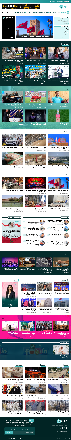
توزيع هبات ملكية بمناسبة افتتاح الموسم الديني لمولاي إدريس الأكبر (13, 412)
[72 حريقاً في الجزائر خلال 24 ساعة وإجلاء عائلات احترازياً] (58, 405)
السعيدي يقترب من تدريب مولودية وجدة (59, 104)
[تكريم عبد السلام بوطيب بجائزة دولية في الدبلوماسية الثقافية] (44, 286)
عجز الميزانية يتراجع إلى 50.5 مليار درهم (56, 1)
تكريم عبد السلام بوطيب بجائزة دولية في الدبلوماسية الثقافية (45, 292)
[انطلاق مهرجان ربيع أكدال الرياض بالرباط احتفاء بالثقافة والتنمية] (28, 302)
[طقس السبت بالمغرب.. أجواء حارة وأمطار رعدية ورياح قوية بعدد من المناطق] (12, 201)
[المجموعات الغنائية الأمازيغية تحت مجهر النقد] (66, 235)
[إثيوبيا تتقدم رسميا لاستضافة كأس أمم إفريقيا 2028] (58, 115)
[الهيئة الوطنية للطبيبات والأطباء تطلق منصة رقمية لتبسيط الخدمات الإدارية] (61, 262)
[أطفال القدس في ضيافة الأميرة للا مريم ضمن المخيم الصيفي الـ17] (35, 201)
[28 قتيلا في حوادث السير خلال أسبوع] (12, 183)
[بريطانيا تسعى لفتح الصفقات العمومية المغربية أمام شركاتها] (58, 140)
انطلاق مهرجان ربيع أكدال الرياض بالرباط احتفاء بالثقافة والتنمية (29, 309)
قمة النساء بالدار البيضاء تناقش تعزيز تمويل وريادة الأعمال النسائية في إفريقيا (61, 333)
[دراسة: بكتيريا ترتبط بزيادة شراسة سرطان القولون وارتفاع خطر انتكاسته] (44, 262)
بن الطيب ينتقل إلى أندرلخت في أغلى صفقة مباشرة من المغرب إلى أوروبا (35, 123)
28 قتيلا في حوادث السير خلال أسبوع (14, 190)
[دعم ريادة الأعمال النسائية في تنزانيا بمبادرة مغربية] (44, 326)
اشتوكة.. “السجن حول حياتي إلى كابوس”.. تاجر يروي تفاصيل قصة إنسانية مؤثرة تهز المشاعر (13, 80)
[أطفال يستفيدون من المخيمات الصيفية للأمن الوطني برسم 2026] (35, 183)
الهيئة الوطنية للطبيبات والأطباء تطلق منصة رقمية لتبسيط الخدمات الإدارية (61, 269)
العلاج (66, 34)
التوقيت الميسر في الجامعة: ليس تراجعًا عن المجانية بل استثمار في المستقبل (55, 221)
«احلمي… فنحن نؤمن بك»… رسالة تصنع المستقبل (32, 221)
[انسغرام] (63, 428)
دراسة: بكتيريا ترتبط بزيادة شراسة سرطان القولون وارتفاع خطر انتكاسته (45, 269)
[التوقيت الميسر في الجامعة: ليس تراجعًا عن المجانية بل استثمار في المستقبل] (66, 222)
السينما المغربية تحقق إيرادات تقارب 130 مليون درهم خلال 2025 (62, 309)
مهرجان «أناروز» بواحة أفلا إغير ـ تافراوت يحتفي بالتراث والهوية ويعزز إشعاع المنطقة (28, 293)
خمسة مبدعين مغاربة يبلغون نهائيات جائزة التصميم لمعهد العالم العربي (45, 309)
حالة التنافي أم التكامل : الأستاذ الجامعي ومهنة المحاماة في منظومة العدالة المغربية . (31, 228)
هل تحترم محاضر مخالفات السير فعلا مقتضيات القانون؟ (55, 242)
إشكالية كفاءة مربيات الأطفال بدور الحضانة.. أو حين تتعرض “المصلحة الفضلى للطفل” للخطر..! (32, 242)
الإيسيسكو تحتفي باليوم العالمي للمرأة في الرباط (10, 332)
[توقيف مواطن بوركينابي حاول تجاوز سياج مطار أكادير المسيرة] (35, 372)
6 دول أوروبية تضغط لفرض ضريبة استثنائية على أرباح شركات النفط (58, 166)
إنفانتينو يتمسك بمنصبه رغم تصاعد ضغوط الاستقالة (13, 123)
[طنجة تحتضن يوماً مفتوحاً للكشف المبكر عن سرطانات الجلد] (27, 262)
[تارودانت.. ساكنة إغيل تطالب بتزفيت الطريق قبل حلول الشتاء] (12, 53)
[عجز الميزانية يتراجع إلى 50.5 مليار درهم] (12, 158)
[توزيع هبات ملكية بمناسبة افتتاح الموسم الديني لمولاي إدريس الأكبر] (12, 405)
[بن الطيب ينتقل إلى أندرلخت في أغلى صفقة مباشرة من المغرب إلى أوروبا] (35, 115)
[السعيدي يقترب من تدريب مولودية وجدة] (58, 97)
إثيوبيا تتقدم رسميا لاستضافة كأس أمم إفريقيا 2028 (60, 123)
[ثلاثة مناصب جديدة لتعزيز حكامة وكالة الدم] (58, 201)
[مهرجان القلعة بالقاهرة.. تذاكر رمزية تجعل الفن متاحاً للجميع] (61, 286)
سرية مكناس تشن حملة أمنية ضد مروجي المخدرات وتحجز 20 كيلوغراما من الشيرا (36, 396)
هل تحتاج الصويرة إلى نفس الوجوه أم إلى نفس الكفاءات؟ (56, 228)
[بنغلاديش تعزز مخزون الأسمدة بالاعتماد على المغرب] (35, 140)
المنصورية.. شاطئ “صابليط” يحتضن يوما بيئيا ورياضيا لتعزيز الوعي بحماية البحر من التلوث (36, 80)
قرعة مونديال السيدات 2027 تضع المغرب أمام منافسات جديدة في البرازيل (36, 105)
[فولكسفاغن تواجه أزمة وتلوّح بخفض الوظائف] (12, 140)
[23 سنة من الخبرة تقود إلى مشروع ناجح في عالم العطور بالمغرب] (27, 326)
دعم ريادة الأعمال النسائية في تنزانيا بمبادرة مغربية (45, 332)
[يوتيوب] (65, 428)
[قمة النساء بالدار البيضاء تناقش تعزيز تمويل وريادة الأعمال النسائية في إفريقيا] (61, 326)
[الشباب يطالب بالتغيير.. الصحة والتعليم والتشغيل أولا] (58, 53)
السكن (66, 31)
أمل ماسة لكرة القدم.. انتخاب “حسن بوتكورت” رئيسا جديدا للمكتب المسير (14, 105)
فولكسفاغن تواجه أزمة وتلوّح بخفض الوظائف (12, 147)
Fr (2, 12)
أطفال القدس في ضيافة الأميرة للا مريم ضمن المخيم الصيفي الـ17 (37, 209)
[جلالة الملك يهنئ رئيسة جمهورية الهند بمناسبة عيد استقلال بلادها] (12, 389)
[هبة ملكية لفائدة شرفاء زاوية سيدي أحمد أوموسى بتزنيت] (12, 372)
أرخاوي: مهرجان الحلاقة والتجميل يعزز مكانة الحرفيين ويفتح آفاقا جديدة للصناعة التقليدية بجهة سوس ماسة (58, 80)
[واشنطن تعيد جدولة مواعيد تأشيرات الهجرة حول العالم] (58, 389)
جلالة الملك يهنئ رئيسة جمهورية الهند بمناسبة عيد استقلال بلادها (14, 396)
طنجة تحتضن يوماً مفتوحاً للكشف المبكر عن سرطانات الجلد (27, 268)
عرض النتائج (62, 37)
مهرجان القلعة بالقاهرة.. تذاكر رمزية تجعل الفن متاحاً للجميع (62, 292)
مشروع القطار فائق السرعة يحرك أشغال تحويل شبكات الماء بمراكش (36, 166)
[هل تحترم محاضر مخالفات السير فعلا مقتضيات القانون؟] (66, 243)
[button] (2, 1)
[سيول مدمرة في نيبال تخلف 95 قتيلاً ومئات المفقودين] (58, 372)
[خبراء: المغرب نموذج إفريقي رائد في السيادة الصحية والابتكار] (10, 262)
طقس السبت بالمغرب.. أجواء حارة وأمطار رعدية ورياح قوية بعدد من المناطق (13, 209)
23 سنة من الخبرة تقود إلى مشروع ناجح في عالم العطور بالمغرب (28, 333)
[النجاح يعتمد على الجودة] (61, 349)
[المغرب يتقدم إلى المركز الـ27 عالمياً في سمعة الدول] (34, 27)
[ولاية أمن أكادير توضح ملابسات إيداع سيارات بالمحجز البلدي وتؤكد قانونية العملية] (35, 405)
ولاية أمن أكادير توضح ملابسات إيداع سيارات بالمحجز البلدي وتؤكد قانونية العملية (36, 412)
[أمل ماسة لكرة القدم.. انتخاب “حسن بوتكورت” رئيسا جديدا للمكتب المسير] (12, 97)
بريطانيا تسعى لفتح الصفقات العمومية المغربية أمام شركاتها (60, 148)
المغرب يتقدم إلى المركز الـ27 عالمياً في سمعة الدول (35, 36)
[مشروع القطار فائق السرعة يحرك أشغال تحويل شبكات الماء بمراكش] (35, 158)
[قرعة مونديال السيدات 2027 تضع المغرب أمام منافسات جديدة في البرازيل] (35, 97)
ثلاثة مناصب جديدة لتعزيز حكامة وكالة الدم (59, 208)
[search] (7, 12)
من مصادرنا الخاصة (65, 17)
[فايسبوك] (66, 428)
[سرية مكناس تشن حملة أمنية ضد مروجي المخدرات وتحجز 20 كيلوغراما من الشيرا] (35, 389)
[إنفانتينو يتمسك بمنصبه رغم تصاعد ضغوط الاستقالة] (12, 115)
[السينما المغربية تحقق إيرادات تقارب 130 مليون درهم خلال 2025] (61, 302)
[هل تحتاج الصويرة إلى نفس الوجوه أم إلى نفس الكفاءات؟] (66, 229)
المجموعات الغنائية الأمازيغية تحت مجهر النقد (56, 235)
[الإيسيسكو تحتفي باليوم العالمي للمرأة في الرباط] (10, 326)
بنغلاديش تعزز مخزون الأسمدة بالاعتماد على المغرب (36, 148)
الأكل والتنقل (65, 32)
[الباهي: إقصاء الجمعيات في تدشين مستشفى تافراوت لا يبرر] (42, 235)
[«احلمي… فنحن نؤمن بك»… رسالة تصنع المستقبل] (42, 222)
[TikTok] (61, 428)
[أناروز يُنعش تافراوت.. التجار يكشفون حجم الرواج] (35, 53)
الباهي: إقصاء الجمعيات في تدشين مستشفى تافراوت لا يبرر (31, 235)
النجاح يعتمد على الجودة (63, 355)
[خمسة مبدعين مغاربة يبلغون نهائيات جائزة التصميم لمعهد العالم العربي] (44, 302)
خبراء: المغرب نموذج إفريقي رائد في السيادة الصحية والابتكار (10, 268)
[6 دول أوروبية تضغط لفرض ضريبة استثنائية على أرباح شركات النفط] (58, 158)
